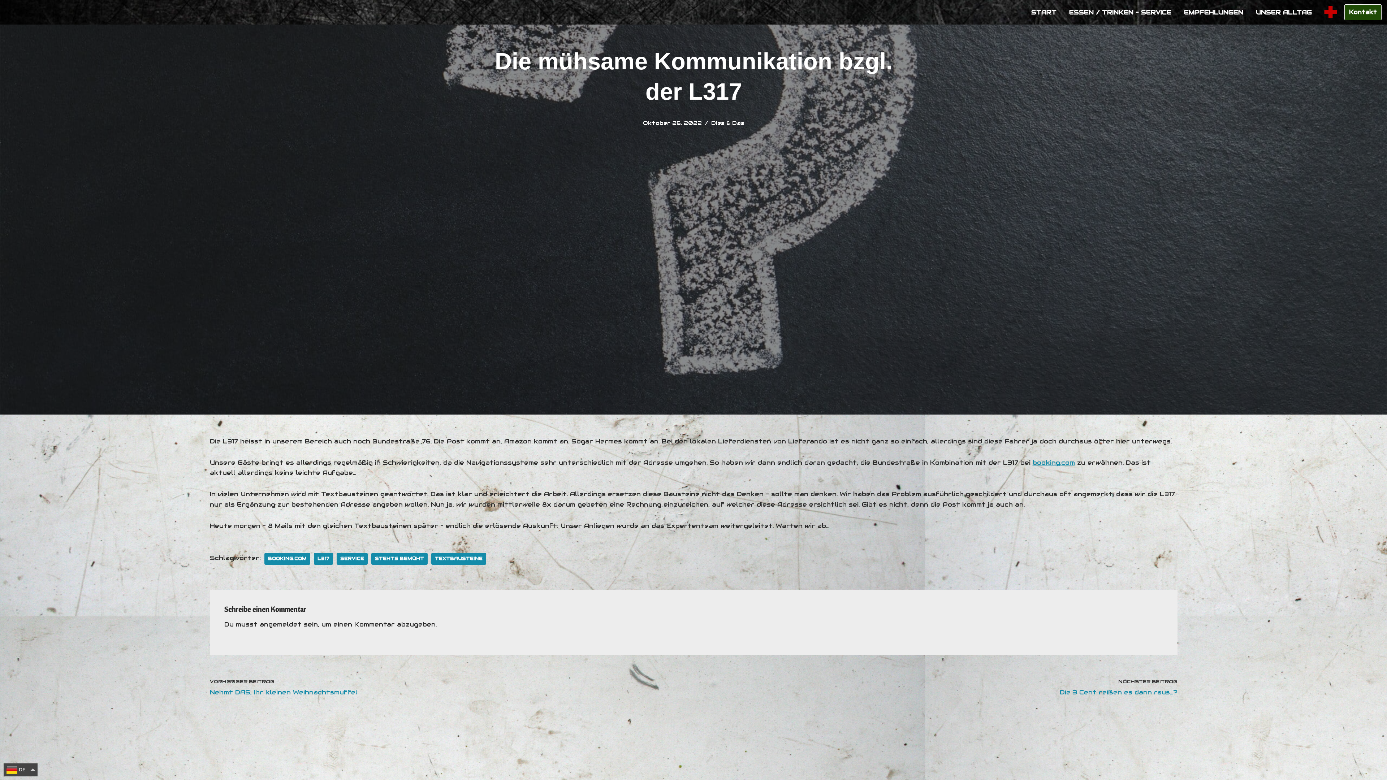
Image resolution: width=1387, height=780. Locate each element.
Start (1044, 12)
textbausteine (459, 558)
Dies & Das (727, 123)
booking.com (1054, 463)
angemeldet (281, 624)
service (352, 558)
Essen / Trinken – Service (1120, 12)
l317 (323, 558)
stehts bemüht (399, 558)
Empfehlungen (1213, 12)
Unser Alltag (1284, 12)
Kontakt (1363, 12)
